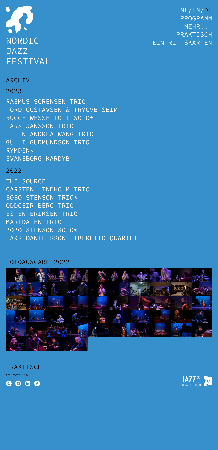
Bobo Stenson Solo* (42, 230)
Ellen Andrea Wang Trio (50, 134)
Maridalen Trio (34, 222)
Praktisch (194, 34)
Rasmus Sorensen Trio (46, 101)
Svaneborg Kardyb (38, 158)
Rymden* (20, 150)
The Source (26, 181)
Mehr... (198, 26)
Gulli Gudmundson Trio (48, 142)
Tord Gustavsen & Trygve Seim (62, 109)
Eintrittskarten (182, 42)
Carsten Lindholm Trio (48, 189)
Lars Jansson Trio (40, 126)
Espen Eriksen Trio (42, 214)
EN (196, 10)
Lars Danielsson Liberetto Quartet (72, 238)
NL (184, 10)
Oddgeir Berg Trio (40, 205)
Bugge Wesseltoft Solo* (50, 118)
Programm (196, 18)
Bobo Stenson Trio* (42, 197)
